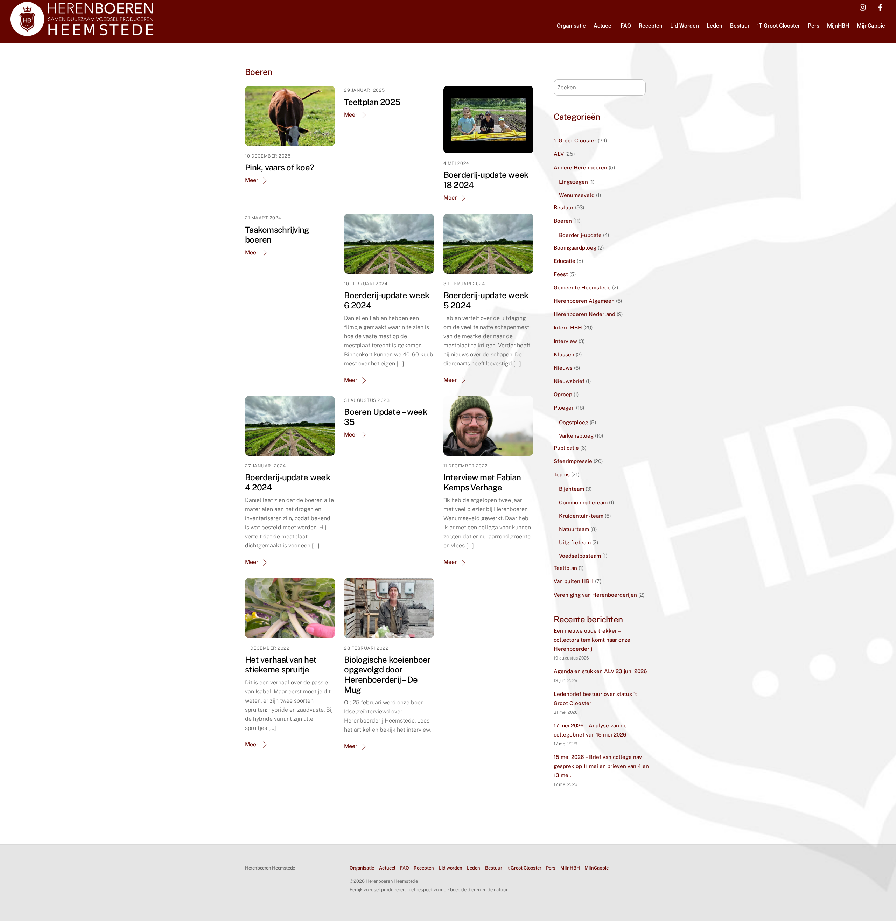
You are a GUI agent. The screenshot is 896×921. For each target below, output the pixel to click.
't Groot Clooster (575, 141)
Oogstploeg (573, 422)
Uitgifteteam (575, 542)
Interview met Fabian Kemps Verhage (482, 482)
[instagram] (863, 6)
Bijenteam (571, 489)
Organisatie (571, 25)
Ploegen (564, 408)
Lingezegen (573, 182)
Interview (565, 341)
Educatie (564, 261)
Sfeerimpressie (573, 461)
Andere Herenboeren (580, 167)
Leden (714, 25)
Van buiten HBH (574, 581)
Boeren (563, 221)
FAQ (626, 25)
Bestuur (740, 25)
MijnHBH (838, 25)
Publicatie (566, 448)
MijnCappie (871, 25)
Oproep (563, 394)
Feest (561, 274)
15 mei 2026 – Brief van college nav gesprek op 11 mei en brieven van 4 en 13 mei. (601, 766)
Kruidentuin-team (581, 516)
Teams (562, 474)
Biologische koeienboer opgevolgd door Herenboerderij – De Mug (387, 675)
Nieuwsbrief (569, 381)
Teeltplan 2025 (372, 102)
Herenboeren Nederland (584, 314)
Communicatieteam (583, 502)
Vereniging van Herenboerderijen (595, 595)
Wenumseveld (577, 195)
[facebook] (880, 6)
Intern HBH (568, 327)
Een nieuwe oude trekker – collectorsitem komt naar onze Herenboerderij (592, 640)
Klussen (564, 354)
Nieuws (563, 368)
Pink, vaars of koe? (279, 167)
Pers (813, 25)
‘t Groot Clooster (778, 25)
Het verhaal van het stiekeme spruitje (280, 665)
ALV (559, 154)
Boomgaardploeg (575, 248)
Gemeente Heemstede (582, 288)
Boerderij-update (580, 235)
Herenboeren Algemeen (584, 301)
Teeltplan (565, 568)
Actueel (603, 25)
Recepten (651, 25)
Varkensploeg (576, 436)
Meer (251, 180)
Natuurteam (574, 529)
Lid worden (684, 25)
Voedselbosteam (580, 556)
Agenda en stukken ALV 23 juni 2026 (600, 671)
